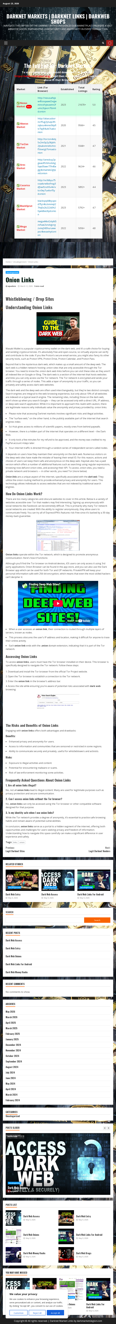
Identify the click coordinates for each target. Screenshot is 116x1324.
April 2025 (11, 1022)
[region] (37, 1303)
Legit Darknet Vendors (99, 849)
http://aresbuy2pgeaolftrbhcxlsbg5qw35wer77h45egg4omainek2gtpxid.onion (47, 166)
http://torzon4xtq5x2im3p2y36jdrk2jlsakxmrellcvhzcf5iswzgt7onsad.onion (47, 146)
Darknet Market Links (61, 1320)
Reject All (37, 1313)
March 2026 (11, 1017)
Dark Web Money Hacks (17, 972)
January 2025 (12, 1039)
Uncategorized (12, 272)
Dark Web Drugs (66, 1255)
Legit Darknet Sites (15, 849)
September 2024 (14, 1061)
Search (9, 912)
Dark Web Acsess (57, 880)
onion (22, 842)
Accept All (55, 1313)
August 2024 (12, 1067)
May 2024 (10, 1083)
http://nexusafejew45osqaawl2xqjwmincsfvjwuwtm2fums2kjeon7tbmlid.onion (47, 104)
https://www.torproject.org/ (33, 76)
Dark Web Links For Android (93, 880)
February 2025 (13, 1033)
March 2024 (12, 1094)
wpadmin (12, 286)
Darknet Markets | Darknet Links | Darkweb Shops (58, 18)
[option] (58, 1164)
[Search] (103, 43)
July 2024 (10, 1072)
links (15, 842)
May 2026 (10, 1011)
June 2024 (11, 1078)
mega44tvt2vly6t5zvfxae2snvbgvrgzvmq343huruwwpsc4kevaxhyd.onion (47, 228)
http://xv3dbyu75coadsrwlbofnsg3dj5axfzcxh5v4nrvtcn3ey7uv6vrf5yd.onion (47, 187)
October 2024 (12, 1056)
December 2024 (13, 1045)
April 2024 (11, 1089)
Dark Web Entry (22, 880)
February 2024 (13, 1100)
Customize (18, 1313)
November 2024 (13, 1050)
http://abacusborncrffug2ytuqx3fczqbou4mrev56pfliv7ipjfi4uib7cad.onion (47, 125)
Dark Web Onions (14, 956)
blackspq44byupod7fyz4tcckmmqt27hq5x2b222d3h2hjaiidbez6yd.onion (47, 207)
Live (109, 43)
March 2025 (11, 1028)
